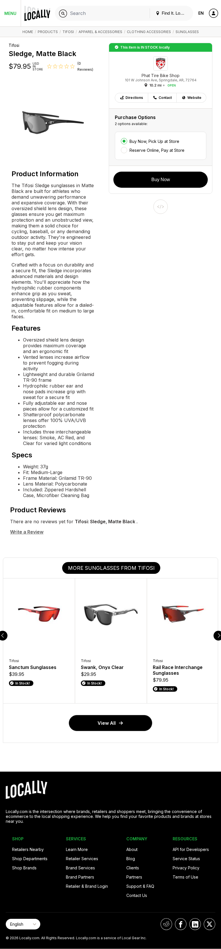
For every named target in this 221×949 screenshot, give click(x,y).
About (132, 849)
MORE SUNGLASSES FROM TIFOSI (111, 568)
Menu (10, 13)
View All (107, 723)
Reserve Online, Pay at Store (156, 150)
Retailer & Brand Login (87, 886)
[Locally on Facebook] (180, 924)
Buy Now (160, 179)
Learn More (77, 849)
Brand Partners (80, 877)
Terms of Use (185, 877)
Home (27, 32)
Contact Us (136, 895)
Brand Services (80, 867)
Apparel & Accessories (100, 32)
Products (48, 32)
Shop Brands (24, 867)
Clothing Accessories (149, 32)
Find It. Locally (175, 13)
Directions (134, 97)
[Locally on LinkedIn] (195, 924)
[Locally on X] (209, 924)
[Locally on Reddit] (166, 924)
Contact (165, 97)
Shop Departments (29, 858)
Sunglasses (187, 32)
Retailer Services (82, 858)
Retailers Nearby (28, 849)
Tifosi (68, 32)
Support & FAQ (140, 886)
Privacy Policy (186, 867)
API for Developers (191, 849)
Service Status (186, 858)
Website (194, 97)
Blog (130, 858)
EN (201, 13)
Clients (132, 867)
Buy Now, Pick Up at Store (154, 141)
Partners (134, 877)
